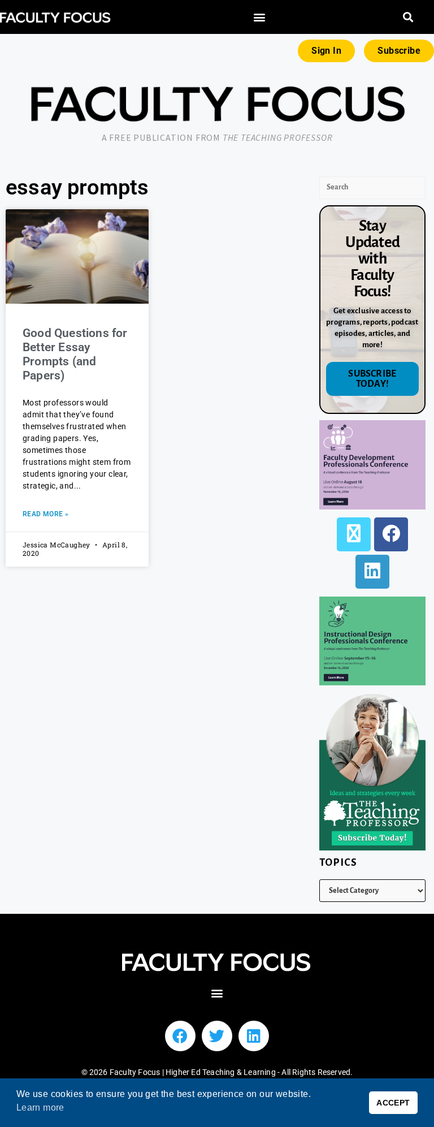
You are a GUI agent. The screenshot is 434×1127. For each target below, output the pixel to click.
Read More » (45, 514)
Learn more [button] (40, 1107)
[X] (354, 534)
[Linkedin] (253, 1036)
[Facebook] (391, 534)
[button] (259, 17)
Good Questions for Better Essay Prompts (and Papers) (75, 354)
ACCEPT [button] (393, 1102)
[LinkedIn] (372, 572)
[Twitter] (217, 1036)
